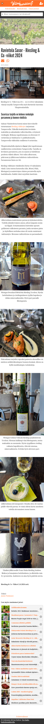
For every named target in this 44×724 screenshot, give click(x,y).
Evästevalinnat (22, 717)
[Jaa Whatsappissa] (7, 61)
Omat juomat (34, 9)
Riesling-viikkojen (18, 127)
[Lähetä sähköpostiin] (2, 61)
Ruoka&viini (22, 9)
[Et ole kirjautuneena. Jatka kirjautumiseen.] (41, 3)
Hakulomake (10, 9)
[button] (2, 3)
